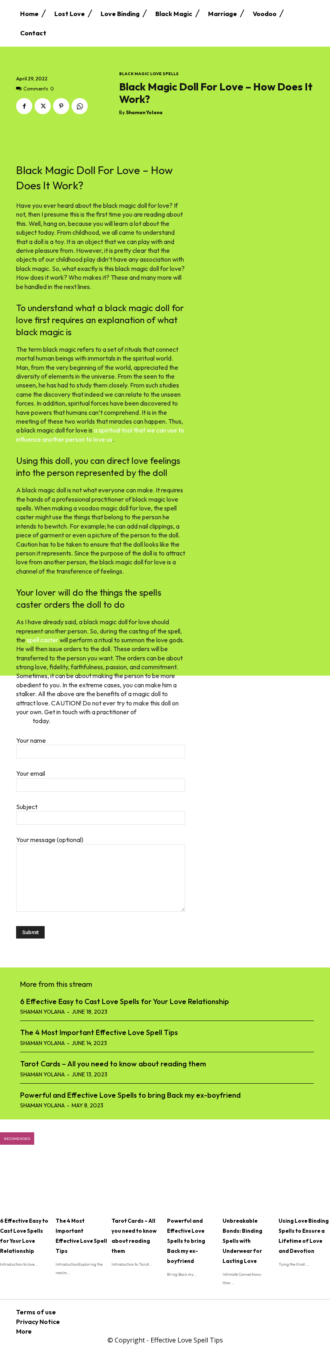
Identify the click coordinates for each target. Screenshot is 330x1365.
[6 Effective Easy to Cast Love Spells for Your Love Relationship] (26, 1183)
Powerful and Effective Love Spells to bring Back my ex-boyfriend (130, 1095)
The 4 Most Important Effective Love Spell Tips (99, 1032)
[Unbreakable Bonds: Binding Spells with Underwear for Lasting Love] (248, 1183)
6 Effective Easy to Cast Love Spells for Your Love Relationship (124, 1001)
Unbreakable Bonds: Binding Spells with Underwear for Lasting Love (242, 1240)
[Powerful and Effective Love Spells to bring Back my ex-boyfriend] (193, 1183)
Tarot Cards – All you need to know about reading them (113, 1063)
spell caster (42, 640)
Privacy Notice (38, 1322)
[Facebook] (24, 106)
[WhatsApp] (80, 106)
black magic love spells (149, 74)
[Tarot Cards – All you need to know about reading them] (137, 1183)
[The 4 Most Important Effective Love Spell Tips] (81, 1183)
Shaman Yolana (144, 112)
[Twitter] (43, 106)
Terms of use (36, 1312)
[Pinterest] (61, 106)
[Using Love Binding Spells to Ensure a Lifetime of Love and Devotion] (304, 1183)
